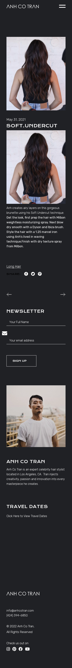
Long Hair (13, 266)
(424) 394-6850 (17, 615)
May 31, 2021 (15, 120)
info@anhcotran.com (20, 610)
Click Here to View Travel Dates (26, 516)
